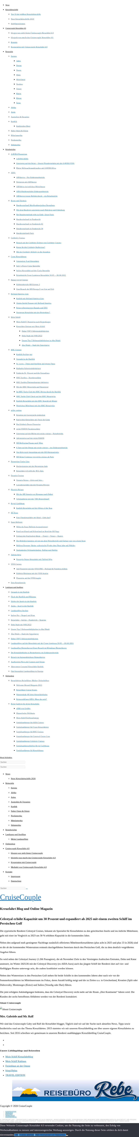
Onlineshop (10, 844)
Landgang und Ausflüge (15, 834)
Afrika (13, 793)
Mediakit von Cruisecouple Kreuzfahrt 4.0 (29, 867)
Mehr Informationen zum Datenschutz (50, 1135)
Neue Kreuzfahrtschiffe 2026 (23, 778)
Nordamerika (16, 816)
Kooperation (10, 1111)
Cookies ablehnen (27, 1135)
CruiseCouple (20, 897)
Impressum (15, 876)
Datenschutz (16, 881)
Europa (14, 788)
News (7, 774)
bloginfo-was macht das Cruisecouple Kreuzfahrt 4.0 (33, 858)
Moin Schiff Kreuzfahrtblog (19, 1056)
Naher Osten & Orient (20, 811)
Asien (13, 797)
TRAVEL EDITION (15, 1075)
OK (16, 1135)
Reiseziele (9, 783)
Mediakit (9, 1113)
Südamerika (16, 825)
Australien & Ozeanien (20, 802)
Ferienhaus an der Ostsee (17, 1065)
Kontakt (8, 872)
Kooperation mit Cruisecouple (23, 862)
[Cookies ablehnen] (67, 1135)
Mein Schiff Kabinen (15, 1061)
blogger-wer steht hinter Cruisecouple (27, 853)
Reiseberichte (11, 830)
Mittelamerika (17, 820)
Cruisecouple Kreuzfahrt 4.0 (17, 848)
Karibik (14, 806)
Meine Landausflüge (19, 839)
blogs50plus (11, 1070)
